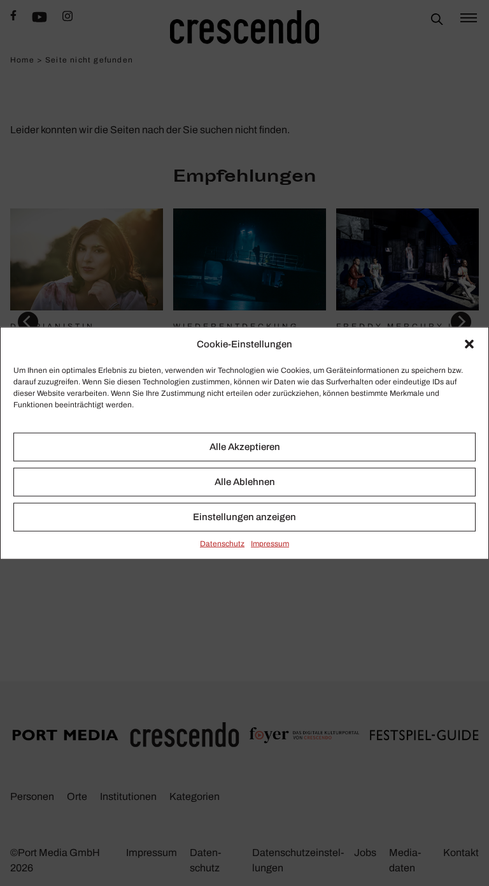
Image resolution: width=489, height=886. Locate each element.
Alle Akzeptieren (244, 447)
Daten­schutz (222, 543)
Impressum (270, 543)
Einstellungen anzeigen (244, 517)
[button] (469, 344)
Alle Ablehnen (245, 482)
